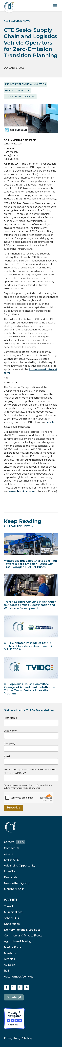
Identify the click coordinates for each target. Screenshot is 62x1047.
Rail (6, 970)
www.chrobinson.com (22, 491)
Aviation (9, 964)
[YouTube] (26, 987)
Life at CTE (11, 859)
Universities (12, 923)
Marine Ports (12, 947)
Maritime (10, 953)
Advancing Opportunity (19, 865)
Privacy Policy (12, 1038)
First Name (10, 717)
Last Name (10, 730)
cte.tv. (51, 422)
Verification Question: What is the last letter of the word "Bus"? (30, 771)
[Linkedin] (20, 987)
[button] (55, 5)
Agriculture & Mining (17, 941)
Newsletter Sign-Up (17, 883)
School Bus (11, 918)
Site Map (27, 1038)
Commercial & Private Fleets (23, 935)
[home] (9, 6)
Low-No (9, 871)
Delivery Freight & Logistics (22, 929)
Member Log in (14, 889)
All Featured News (17, 20)
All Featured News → (18, 526)
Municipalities (13, 912)
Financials (10, 877)
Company (9, 743)
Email (7, 756)
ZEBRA (9, 854)
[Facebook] (6, 987)
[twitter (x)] (13, 987)
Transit (8, 906)
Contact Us (11, 848)
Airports (9, 959)
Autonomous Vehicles (18, 976)
